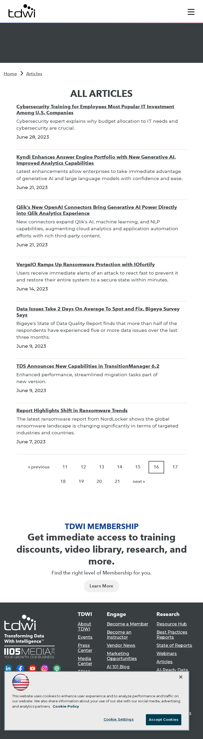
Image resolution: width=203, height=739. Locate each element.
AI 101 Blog (118, 666)
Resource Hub (171, 624)
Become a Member (127, 624)
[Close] (181, 677)
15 (137, 467)
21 (117, 481)
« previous (39, 467)
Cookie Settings (119, 719)
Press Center (85, 648)
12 (83, 467)
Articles (34, 74)
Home (10, 74)
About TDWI (84, 627)
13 (101, 467)
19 (81, 481)
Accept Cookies (163, 719)
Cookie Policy (66, 706)
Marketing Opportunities (122, 656)
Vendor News (121, 645)
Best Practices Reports (171, 635)
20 (99, 481)
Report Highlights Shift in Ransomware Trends (72, 410)
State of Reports (174, 645)
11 (65, 467)
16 (156, 467)
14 (119, 467)
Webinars (166, 653)
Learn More (101, 586)
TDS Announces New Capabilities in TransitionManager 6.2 (87, 366)
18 (63, 481)
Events (85, 637)
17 (175, 467)
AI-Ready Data (172, 669)
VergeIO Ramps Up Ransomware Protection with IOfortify (85, 264)
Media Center (85, 661)
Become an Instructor (119, 635)
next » (139, 481)
